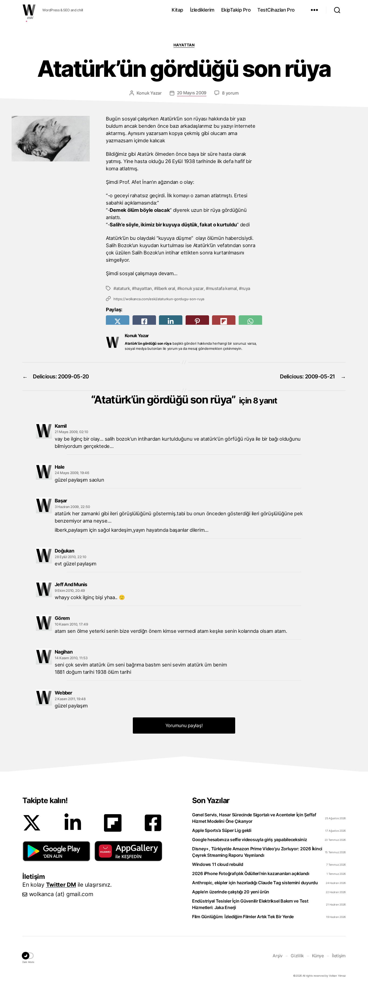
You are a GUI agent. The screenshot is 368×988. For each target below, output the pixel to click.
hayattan (143, 288)
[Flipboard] (112, 823)
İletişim (339, 955)
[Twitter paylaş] (117, 321)
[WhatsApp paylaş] (250, 321)
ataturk (123, 288)
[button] (56, 851)
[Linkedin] (72, 822)
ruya (246, 288)
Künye (318, 955)
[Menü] (314, 10)
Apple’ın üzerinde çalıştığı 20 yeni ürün (230, 891)
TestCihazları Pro (276, 10)
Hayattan (184, 45)
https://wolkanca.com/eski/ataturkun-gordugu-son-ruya (158, 299)
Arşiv (278, 955)
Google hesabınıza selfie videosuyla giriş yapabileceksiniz (249, 839)
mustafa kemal (223, 288)
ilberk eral (166, 288)
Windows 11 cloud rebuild (217, 864)
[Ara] (337, 10)
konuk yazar (192, 288)
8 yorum (230, 93)
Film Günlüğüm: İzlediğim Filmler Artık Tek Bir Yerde (243, 916)
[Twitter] (31, 822)
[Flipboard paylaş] (223, 321)
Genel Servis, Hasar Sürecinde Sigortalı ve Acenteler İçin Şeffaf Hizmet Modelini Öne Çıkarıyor (254, 818)
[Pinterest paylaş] (197, 321)
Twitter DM (61, 884)
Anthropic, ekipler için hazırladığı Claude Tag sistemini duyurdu (255, 882)
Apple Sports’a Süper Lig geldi (221, 830)
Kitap (177, 10)
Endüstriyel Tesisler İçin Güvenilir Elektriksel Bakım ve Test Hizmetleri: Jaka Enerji (250, 904)
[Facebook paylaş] (144, 321)
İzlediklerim (202, 10)
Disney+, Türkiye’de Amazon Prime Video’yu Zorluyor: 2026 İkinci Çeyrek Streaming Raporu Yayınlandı (257, 852)
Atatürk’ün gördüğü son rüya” (185, 399)
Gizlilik (297, 955)
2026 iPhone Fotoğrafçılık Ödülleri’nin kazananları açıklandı (250, 873)
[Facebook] (153, 822)
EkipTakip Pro (236, 10)
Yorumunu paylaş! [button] (184, 725)
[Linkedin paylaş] (170, 321)
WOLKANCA (29, 10)
